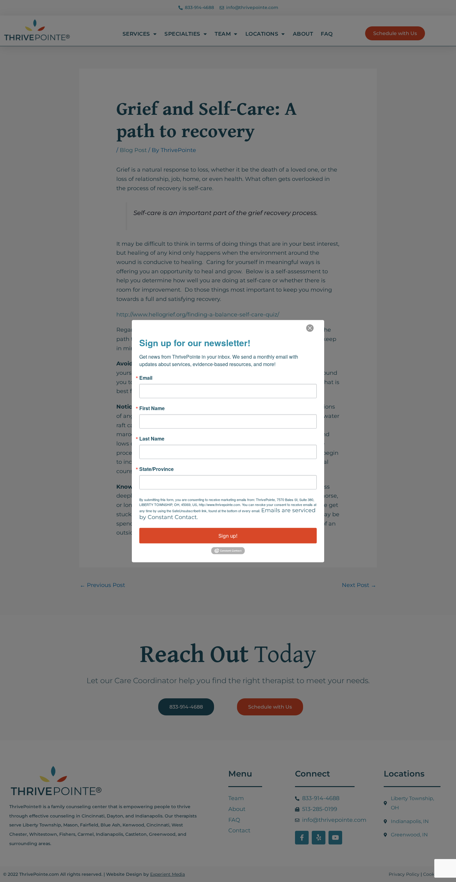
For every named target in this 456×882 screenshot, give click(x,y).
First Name (152, 407)
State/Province (156, 468)
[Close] (309, 328)
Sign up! (228, 535)
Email (145, 377)
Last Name (151, 438)
